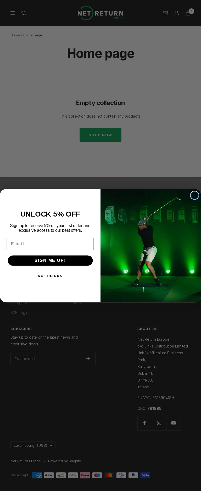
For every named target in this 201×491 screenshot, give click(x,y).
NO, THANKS (50, 276)
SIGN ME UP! (50, 260)
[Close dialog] (195, 195)
